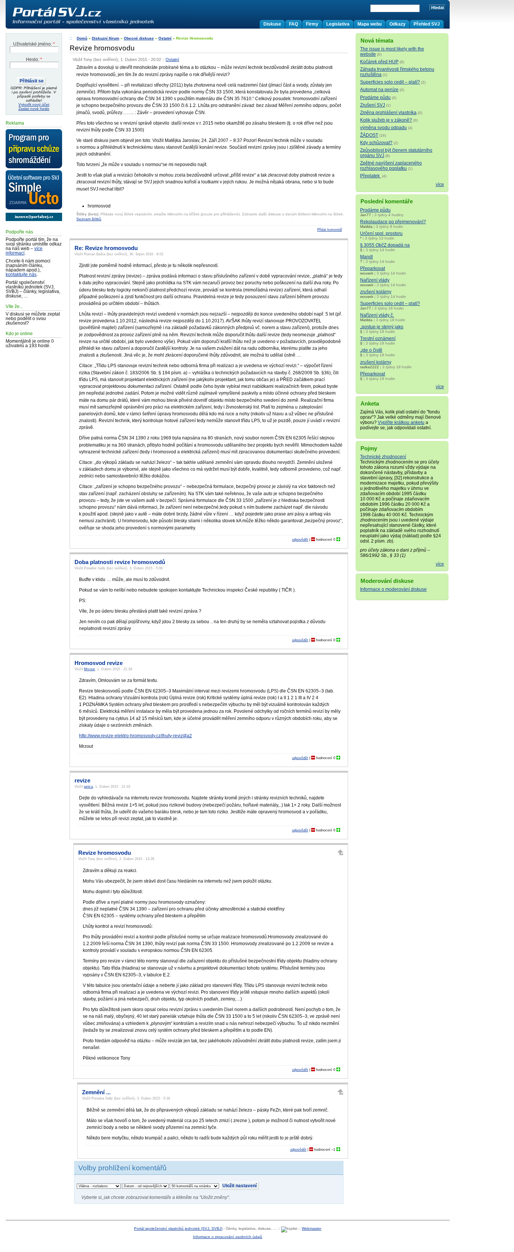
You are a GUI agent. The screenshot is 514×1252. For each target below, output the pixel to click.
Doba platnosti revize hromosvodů (120, 562)
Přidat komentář (329, 230)
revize (82, 781)
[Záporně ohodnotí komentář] (313, 539)
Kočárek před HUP (379, 61)
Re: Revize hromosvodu (106, 248)
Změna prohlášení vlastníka (388, 112)
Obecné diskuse (139, 38)
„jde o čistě (371, 350)
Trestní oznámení (377, 338)
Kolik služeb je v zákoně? (386, 120)
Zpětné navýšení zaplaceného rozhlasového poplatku (391, 165)
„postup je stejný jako (381, 326)
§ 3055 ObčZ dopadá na (385, 245)
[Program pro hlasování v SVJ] (34, 149)
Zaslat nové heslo (33, 109)
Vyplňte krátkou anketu (401, 422)
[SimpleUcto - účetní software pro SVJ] (34, 190)
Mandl (366, 256)
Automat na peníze (379, 89)
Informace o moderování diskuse (393, 589)
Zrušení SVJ (372, 105)
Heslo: (34, 59)
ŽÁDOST (369, 135)
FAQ (293, 24)
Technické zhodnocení (383, 456)
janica (88, 786)
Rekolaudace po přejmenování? (393, 221)
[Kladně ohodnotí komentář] (338, 539)
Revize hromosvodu (104, 853)
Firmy (312, 24)
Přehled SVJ (427, 24)
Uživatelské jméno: (34, 44)
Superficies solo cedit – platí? (390, 82)
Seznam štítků (88, 219)
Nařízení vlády (374, 280)
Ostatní (165, 38)
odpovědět (300, 539)
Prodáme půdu (375, 97)
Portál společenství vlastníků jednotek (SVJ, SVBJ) (178, 1228)
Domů (82, 38)
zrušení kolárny (375, 291)
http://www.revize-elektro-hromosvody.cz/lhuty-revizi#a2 (135, 735)
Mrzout (89, 669)
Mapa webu (369, 24)
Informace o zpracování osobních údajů (227, 1237)
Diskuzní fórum (105, 38)
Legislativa (338, 24)
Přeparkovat (372, 268)
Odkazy (397, 24)
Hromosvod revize (99, 663)
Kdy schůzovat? (376, 142)
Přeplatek (370, 175)
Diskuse (272, 24)
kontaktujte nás (21, 274)
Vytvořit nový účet (33, 104)
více (440, 184)
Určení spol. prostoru (381, 233)
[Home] (99, 24)
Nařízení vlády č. (377, 315)
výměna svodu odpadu (383, 127)
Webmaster (311, 1228)
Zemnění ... (96, 1092)
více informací (24, 250)
